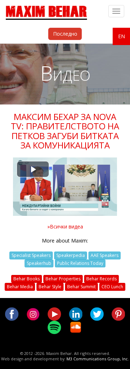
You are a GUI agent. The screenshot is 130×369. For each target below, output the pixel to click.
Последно (65, 33)
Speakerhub (39, 263)
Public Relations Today (80, 263)
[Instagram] (33, 313)
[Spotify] (54, 326)
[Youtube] (54, 313)
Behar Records (101, 279)
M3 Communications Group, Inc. (97, 358)
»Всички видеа (65, 226)
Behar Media (20, 287)
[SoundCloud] (75, 326)
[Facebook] (11, 313)
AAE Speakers (104, 255)
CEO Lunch (112, 287)
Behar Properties (63, 279)
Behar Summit (81, 287)
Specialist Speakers (31, 255)
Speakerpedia (70, 255)
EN (121, 36)
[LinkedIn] (75, 313)
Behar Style (50, 287)
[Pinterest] (118, 313)
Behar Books (26, 279)
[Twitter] (97, 313)
